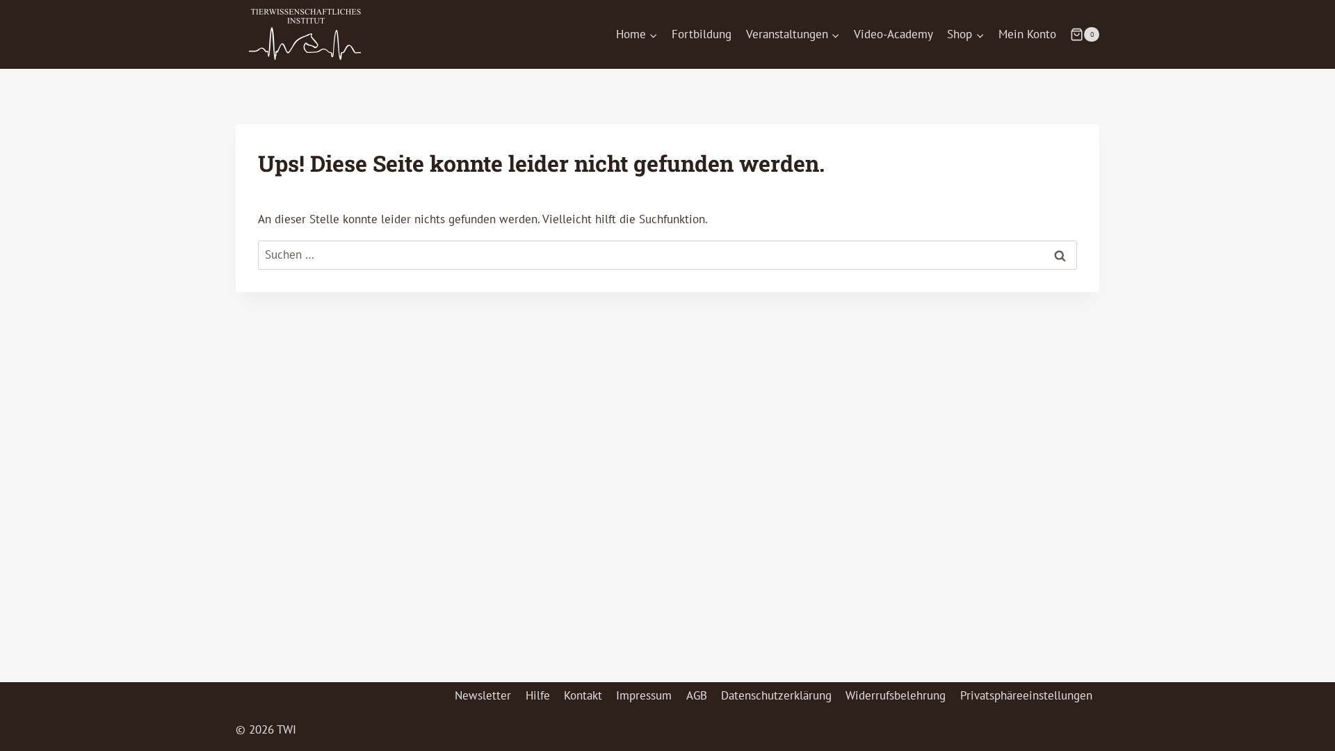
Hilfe (538, 695)
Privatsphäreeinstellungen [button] (1026, 695)
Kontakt (583, 695)
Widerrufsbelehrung (896, 695)
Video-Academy (893, 34)
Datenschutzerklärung (776, 695)
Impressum (644, 695)
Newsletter (483, 695)
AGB (696, 695)
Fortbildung (701, 34)
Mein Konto (1027, 34)
